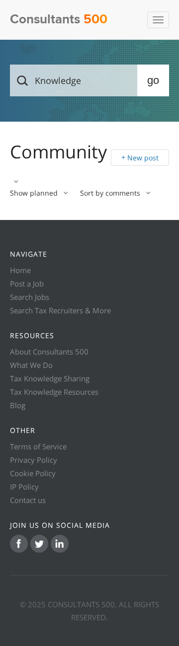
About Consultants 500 (49, 352)
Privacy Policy (33, 460)
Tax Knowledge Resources (54, 392)
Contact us (28, 500)
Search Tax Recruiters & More (60, 310)
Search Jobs (29, 297)
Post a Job (27, 283)
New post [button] (143, 157)
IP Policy (24, 487)
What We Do (31, 365)
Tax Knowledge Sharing (50, 378)
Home (20, 270)
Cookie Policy (33, 473)
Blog (17, 405)
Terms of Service (38, 446)
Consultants (58, 19)
